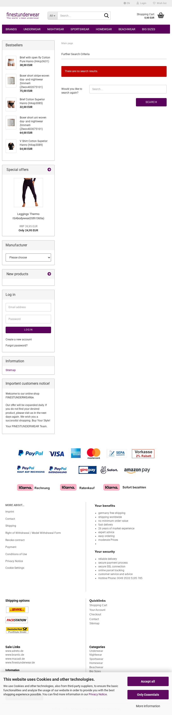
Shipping (10, 525)
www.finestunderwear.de (20, 662)
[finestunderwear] (23, 16)
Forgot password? (17, 345)
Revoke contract (15, 540)
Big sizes (148, 29)
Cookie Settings (14, 567)
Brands (11, 29)
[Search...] (106, 16)
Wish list (161, 3)
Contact (10, 518)
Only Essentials (148, 694)
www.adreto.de (14, 651)
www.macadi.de (15, 658)
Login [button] (142, 3)
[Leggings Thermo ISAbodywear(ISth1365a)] (28, 192)
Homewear (104, 29)
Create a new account (19, 339)
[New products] (49, 274)
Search (151, 102)
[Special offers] (49, 169)
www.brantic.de (14, 654)
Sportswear (80, 29)
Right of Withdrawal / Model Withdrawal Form (33, 533)
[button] (126, 3)
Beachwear (126, 29)
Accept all (148, 681)
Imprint (9, 511)
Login (28, 329)
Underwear (32, 29)
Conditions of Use (16, 554)
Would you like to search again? (71, 90)
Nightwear (55, 29)
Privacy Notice (98, 694)
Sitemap (11, 370)
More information (148, 706)
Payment (10, 547)
